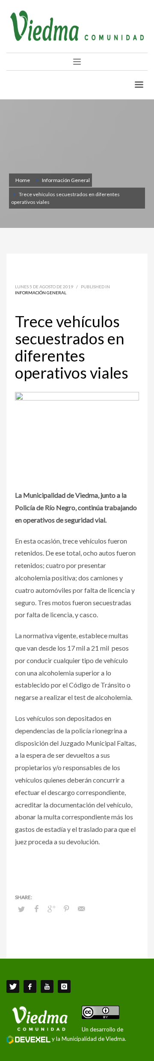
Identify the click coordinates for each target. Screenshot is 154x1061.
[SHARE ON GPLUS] (51, 908)
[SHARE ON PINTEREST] (66, 908)
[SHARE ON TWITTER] (21, 909)
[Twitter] (12, 986)
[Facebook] (30, 986)
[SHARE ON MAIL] (81, 908)
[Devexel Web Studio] (28, 1039)
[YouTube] (47, 986)
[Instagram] (64, 986)
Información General (40, 292)
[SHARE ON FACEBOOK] (36, 908)
